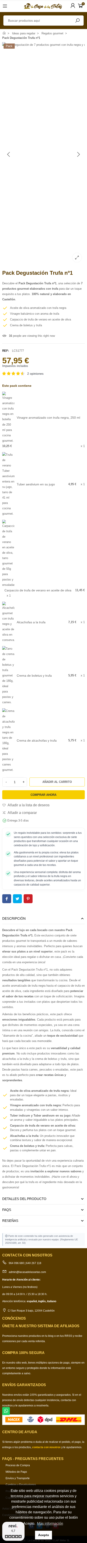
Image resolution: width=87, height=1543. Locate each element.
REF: (5, 350)
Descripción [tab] (14, 918)
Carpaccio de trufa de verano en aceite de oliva (37, 590)
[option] (43, 153)
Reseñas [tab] (10, 1221)
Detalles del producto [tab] (24, 1199)
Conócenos (14, 1318)
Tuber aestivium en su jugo (36, 484)
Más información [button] (50, 1523)
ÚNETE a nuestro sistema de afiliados (40, 1326)
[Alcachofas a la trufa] (8, 622)
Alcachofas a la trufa (31, 622)
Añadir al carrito (57, 782)
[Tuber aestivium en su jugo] (8, 484)
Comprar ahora (43, 794)
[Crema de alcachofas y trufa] (8, 740)
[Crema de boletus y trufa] (8, 675)
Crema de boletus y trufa (34, 675)
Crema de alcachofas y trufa (37, 740)
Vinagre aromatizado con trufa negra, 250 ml (48, 417)
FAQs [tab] (6, 1210)
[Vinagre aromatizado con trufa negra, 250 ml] (8, 417)
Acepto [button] (43, 1535)
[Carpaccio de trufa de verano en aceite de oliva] (8, 553)
